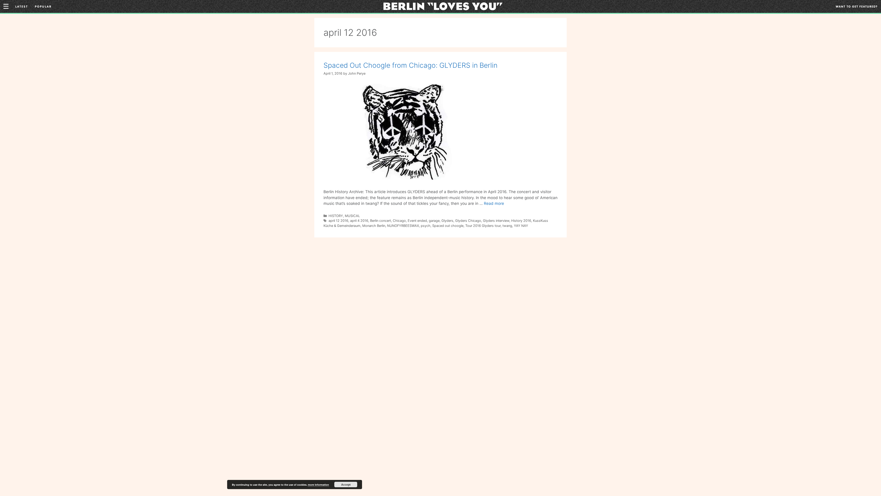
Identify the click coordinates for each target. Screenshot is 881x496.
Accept (346, 484)
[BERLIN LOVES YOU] (442, 6)
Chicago (399, 221)
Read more (494, 203)
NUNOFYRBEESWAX (403, 226)
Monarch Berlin (373, 226)
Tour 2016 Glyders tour (483, 226)
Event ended (417, 221)
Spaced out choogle (447, 226)
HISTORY (336, 216)
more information (318, 484)
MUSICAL (352, 216)
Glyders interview (496, 221)
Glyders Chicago (468, 221)
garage (434, 221)
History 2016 (521, 221)
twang (507, 226)
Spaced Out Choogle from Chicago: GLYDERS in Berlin (410, 65)
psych (425, 226)
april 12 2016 (338, 221)
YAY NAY (521, 226)
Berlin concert (380, 221)
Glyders (447, 221)
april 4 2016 (359, 221)
